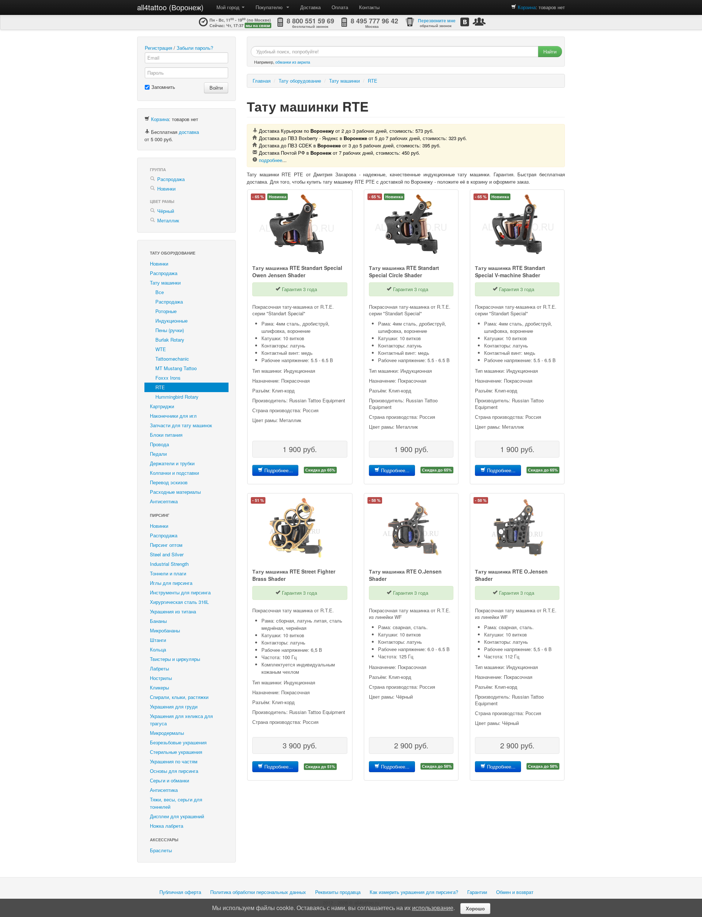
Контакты (369, 7)
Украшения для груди (173, 706)
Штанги (158, 639)
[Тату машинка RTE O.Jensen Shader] (411, 526)
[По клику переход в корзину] (513, 7)
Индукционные (171, 320)
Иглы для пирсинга (171, 582)
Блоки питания (166, 434)
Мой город (228, 7)
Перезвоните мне (437, 20)
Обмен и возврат (514, 891)
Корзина (527, 7)
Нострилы (161, 677)
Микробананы (165, 630)
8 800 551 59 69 (310, 21)
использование (432, 907)
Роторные (166, 311)
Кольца (158, 649)
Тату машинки (165, 282)
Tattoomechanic (172, 358)
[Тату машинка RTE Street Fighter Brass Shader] (296, 526)
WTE (160, 349)
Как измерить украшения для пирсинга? (414, 891)
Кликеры (159, 687)
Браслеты (161, 850)
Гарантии (477, 891)
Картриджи (162, 406)
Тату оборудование (172, 253)
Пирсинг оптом (166, 544)
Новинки (166, 188)
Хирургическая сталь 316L (179, 601)
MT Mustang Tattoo (176, 368)
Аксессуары (164, 839)
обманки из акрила (292, 62)
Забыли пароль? (195, 47)
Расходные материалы (175, 491)
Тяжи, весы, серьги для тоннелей (176, 803)
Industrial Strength (169, 563)
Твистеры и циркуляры (175, 658)
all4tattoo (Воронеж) (170, 7)
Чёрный (165, 210)
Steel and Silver (167, 554)
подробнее (270, 160)
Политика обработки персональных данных (258, 891)
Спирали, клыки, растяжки (179, 697)
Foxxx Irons (168, 377)
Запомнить (163, 86)
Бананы (158, 620)
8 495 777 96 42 (374, 21)
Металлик (168, 220)
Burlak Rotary (169, 339)
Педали (158, 453)
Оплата (340, 7)
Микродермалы (167, 732)
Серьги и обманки (169, 780)
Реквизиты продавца (338, 891)
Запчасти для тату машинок (181, 425)
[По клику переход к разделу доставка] (147, 131)
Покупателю (271, 7)
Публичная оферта (180, 891)
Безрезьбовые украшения (178, 742)
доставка (189, 131)
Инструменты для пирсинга (180, 592)
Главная (262, 80)
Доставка (310, 7)
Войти (216, 87)
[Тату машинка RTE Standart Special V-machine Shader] (517, 223)
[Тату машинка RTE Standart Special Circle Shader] (411, 223)
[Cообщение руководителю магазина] (479, 21)
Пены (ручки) (169, 330)
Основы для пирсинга (174, 770)
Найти (549, 51)
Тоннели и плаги (168, 573)
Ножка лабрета (166, 825)
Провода (159, 444)
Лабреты (159, 668)
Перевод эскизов (169, 482)
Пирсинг (159, 515)
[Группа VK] (464, 21)
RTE (160, 387)
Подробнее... (278, 470)
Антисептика (164, 501)
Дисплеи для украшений (177, 816)
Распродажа (171, 179)
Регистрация (158, 47)
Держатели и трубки (172, 463)
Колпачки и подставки (174, 472)
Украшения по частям (173, 761)
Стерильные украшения (176, 751)
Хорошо (475, 908)
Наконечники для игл (173, 415)
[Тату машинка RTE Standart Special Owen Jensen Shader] (296, 223)
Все (159, 292)
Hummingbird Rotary (177, 396)
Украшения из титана (173, 611)
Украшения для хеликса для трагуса (181, 720)
